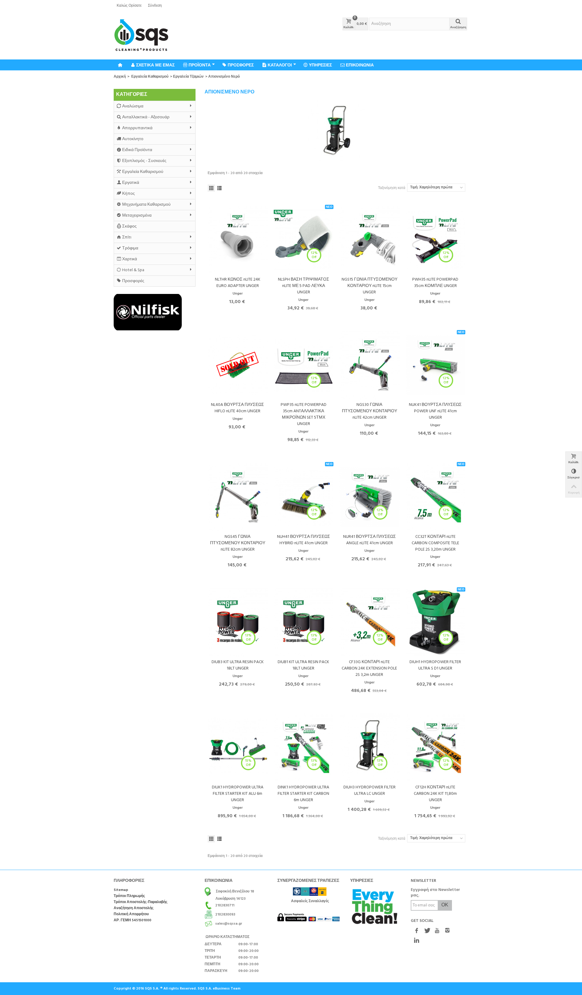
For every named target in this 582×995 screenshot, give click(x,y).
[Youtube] (437, 931)
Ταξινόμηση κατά (391, 188)
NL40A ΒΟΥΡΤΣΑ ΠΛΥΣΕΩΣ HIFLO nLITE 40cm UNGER (237, 408)
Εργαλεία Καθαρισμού (150, 77)
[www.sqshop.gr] (141, 35)
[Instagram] (447, 931)
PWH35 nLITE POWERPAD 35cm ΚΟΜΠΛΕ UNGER (435, 282)
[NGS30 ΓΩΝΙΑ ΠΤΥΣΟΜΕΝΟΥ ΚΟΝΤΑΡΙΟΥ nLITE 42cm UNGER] (370, 365)
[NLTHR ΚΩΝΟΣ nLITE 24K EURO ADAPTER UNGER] (238, 240)
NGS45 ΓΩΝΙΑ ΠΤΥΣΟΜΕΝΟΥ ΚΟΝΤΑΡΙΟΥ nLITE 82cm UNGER (237, 543)
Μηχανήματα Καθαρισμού (146, 204)
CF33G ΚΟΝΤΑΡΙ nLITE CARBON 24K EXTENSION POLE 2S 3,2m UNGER (369, 668)
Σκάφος (129, 226)
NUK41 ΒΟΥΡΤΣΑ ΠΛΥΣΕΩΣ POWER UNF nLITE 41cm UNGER (435, 411)
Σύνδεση (155, 6)
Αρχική (120, 77)
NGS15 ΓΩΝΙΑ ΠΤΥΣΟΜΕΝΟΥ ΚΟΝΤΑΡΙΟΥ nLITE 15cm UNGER (369, 285)
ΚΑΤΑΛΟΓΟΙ (280, 64)
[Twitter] (427, 931)
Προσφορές (133, 281)
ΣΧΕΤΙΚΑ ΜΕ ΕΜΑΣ (155, 64)
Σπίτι (126, 237)
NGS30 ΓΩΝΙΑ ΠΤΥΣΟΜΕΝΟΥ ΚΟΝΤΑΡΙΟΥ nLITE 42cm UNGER (369, 411)
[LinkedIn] (416, 941)
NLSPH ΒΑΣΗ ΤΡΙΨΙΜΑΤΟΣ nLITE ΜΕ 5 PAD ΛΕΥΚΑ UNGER (303, 285)
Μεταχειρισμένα (137, 215)
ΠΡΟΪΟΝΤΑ (200, 64)
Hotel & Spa (133, 270)
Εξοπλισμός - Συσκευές (144, 160)
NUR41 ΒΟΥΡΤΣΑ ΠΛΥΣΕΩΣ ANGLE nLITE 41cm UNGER (369, 540)
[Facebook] (416, 931)
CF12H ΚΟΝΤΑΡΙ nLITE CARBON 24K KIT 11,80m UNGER (435, 793)
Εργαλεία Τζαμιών (188, 77)
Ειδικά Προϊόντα (137, 150)
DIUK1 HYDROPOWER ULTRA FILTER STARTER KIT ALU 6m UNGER (237, 793)
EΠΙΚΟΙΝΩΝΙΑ (360, 64)
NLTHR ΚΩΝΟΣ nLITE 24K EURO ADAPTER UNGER (237, 282)
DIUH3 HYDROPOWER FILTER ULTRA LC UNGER (369, 790)
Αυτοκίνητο (132, 139)
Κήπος (128, 193)
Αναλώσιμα (132, 106)
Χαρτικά (129, 259)
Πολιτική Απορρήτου (131, 914)
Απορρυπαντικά (137, 128)
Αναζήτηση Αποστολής (133, 908)
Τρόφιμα (130, 248)
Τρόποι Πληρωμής (129, 896)
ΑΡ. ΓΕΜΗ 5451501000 (132, 920)
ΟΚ (444, 905)
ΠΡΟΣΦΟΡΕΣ (241, 64)
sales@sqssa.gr (228, 924)
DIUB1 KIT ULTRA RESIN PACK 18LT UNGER (303, 665)
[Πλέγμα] (211, 188)
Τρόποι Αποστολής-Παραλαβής (140, 902)
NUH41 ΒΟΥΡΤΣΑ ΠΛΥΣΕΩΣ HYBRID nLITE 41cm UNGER (303, 540)
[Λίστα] (219, 188)
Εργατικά (130, 182)
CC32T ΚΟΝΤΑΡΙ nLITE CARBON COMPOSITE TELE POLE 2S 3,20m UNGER (435, 543)
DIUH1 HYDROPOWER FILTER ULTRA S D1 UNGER (435, 665)
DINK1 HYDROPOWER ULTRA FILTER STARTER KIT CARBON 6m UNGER (303, 793)
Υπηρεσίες (320, 64)
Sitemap (121, 890)
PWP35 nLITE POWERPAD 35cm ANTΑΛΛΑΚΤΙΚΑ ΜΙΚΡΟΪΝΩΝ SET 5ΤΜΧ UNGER (303, 414)
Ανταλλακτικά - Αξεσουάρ (145, 117)
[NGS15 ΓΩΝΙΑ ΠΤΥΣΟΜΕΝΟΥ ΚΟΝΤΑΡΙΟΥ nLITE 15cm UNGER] (370, 240)
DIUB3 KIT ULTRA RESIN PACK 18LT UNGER (238, 665)
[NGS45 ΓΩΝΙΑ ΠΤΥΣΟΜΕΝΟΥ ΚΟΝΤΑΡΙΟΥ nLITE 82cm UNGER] (238, 497)
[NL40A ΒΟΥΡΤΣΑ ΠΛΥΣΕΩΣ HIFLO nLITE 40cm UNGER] (238, 365)
